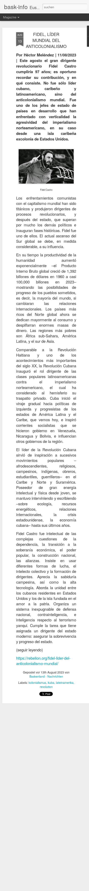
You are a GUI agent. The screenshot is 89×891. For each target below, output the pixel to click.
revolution (46, 687)
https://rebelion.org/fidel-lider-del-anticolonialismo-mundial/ (43, 660)
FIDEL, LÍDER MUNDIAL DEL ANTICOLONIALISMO (46, 40)
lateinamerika (64, 682)
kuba (51, 682)
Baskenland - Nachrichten (46, 676)
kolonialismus (37, 682)
